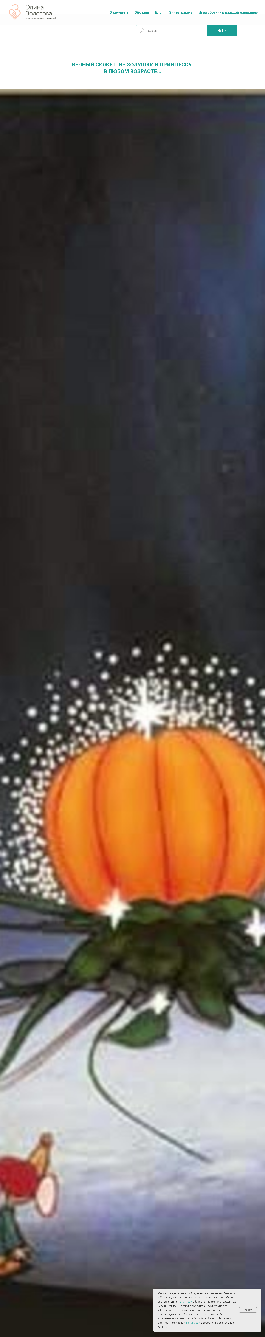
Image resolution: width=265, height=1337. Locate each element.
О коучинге (118, 12)
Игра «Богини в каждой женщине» (228, 12)
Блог (159, 12)
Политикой (185, 1301)
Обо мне (141, 12)
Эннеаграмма (181, 12)
